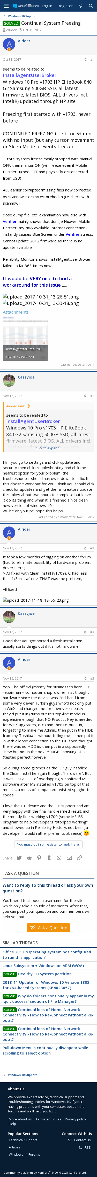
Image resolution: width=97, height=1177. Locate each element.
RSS (87, 1147)
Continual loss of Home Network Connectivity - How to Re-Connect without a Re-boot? (48, 1015)
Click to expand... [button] (49, 448)
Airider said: (15, 406)
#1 (92, 59)
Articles (14, 1147)
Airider (11, 30)
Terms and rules (48, 1119)
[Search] (91, 6)
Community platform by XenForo (45, 1172)
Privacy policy (75, 1119)
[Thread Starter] (9, 49)
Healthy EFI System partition (45, 973)
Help (12, 1123)
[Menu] (6, 6)
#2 (92, 396)
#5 (92, 678)
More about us (20, 1119)
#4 (92, 632)
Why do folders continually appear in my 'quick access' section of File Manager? (48, 998)
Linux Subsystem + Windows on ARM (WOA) (43, 965)
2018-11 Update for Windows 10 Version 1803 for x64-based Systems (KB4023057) (46, 985)
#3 (92, 548)
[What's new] (81, 6)
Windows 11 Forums (24, 1154)
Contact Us (82, 1140)
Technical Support (23, 1140)
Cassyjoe (26, 377)
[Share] (85, 60)
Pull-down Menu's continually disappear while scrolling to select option (45, 1050)
